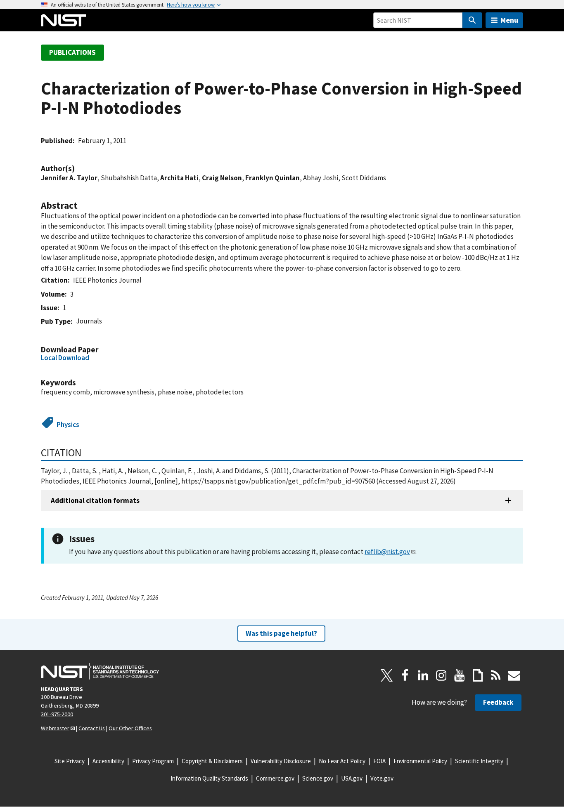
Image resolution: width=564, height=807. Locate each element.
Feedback (498, 702)
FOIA (379, 761)
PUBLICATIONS (72, 52)
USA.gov (352, 778)
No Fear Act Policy (342, 761)
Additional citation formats (95, 500)
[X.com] (387, 675)
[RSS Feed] (496, 675)
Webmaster (55, 728)
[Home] (63, 20)
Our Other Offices (130, 728)
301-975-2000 (57, 714)
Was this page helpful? (281, 633)
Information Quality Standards (209, 778)
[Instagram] (441, 675)
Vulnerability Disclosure (281, 761)
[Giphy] (478, 675)
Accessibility (108, 761)
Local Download (65, 357)
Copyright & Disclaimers (212, 761)
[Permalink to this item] (79, 168)
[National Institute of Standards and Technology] (100, 671)
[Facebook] (405, 675)
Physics (68, 424)
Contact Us (91, 728)
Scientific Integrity (479, 761)
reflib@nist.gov (387, 551)
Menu (509, 20)
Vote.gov (381, 778)
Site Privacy (70, 761)
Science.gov (317, 778)
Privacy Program (153, 761)
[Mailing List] (514, 675)
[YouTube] (459, 675)
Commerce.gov (275, 778)
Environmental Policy (420, 761)
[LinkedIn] (423, 675)
